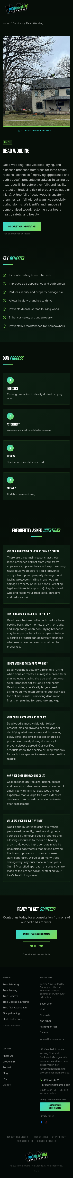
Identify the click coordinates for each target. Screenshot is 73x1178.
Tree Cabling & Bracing (16, 1001)
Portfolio (7, 1067)
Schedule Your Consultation (22, 226)
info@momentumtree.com (56, 1084)
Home (6, 23)
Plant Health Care (12, 1019)
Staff (36, 1171)
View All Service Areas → (52, 1039)
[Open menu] (64, 8)
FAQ (5, 1078)
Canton (44, 1032)
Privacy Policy (47, 1116)
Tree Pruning (10, 990)
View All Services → (12, 1025)
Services (18, 23)
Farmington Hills (48, 1026)
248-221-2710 (36, 946)
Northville (45, 1015)
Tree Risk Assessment (15, 1007)
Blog (5, 1073)
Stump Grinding (11, 1013)
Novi (42, 1009)
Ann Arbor (45, 1020)
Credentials (9, 1061)
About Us (8, 1055)
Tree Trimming (11, 984)
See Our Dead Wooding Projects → (38, 130)
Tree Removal (11, 996)
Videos (7, 1084)
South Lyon (46, 1003)
